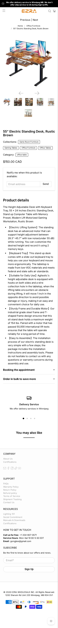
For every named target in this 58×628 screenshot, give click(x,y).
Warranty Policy (11, 486)
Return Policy (9, 490)
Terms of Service (11, 496)
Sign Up (29, 569)
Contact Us (8, 502)
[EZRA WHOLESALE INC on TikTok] (15, 469)
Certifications (9, 462)
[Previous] (21, 93)
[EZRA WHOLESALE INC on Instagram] (12, 469)
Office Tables (45, 148)
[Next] (36, 93)
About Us (8, 458)
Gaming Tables (11, 148)
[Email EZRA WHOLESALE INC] (4, 469)
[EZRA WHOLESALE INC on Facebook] (8, 469)
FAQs (6, 483)
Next (35, 19)
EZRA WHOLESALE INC (23, 592)
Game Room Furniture (29, 142)
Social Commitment (12, 517)
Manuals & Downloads (14, 520)
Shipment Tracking (12, 499)
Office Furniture (33, 26)
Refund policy (10, 493)
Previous (25, 19)
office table (22, 155)
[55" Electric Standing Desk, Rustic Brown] (29, 62)
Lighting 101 (9, 514)
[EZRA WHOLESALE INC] (29, 11)
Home (20, 26)
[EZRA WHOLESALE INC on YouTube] (19, 469)
